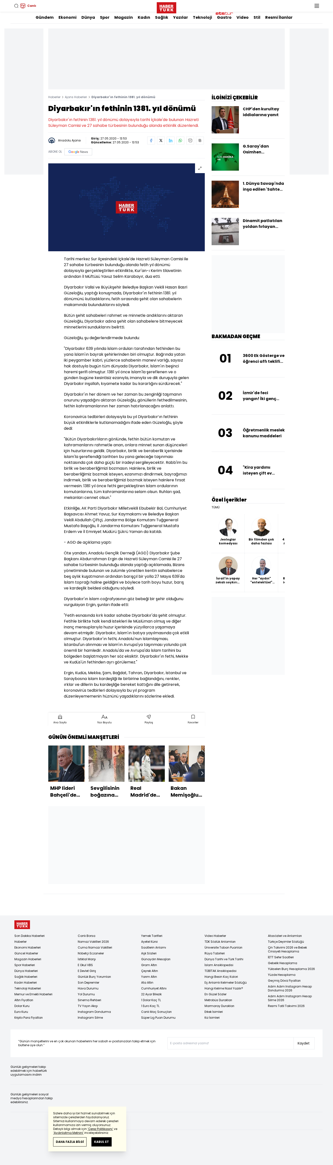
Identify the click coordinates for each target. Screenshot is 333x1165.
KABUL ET (101, 1142)
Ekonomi (68, 17)
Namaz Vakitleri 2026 (93, 942)
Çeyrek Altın (149, 971)
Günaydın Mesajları (155, 959)
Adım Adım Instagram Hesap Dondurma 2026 (290, 988)
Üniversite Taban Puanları (223, 947)
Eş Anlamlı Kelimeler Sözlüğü (226, 982)
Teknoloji (202, 17)
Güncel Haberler (26, 953)
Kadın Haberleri (25, 982)
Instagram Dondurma (94, 1012)
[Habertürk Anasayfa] (166, 7)
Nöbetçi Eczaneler (91, 953)
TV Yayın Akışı (88, 1006)
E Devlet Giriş (87, 971)
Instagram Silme (90, 1018)
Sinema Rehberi (89, 1000)
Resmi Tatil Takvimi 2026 (286, 1006)
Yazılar (180, 17)
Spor (104, 17)
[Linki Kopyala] (200, 140)
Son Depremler (88, 982)
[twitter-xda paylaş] (161, 140)
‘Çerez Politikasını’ (100, 1129)
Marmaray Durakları (219, 1006)
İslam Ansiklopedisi (219, 965)
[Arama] (16, 6)
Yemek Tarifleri (151, 936)
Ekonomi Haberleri (27, 947)
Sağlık (161, 17)
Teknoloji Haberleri (27, 988)
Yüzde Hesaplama (281, 975)
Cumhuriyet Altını (153, 988)
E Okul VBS (85, 965)
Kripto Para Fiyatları (28, 1018)
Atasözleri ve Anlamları (285, 936)
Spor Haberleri (24, 965)
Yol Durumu (86, 994)
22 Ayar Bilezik (151, 994)
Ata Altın (147, 982)
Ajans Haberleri (76, 97)
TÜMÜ (216, 507)
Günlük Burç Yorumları (94, 977)
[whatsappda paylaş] (180, 140)
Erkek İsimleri (214, 1012)
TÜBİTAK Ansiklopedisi (220, 971)
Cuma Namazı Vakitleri (95, 947)
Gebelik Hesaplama (282, 963)
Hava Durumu (88, 988)
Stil (257, 17)
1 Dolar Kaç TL (151, 1000)
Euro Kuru (21, 1012)
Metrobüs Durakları (218, 1000)
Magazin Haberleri (27, 959)
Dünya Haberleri (26, 971)
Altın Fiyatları (23, 1000)
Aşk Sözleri (149, 953)
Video (242, 17)
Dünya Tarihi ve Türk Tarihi (224, 959)
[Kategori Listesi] (317, 6)
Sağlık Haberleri (25, 977)
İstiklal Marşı (87, 959)
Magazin (123, 17)
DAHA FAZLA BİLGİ (70, 1142)
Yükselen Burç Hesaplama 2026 (291, 969)
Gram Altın (149, 965)
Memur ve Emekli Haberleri (33, 994)
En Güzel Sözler (215, 994)
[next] (202, 773)
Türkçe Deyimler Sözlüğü (286, 942)
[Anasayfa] (22, 924)
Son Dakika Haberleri (29, 936)
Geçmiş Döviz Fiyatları (284, 981)
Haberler (54, 97)
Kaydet (304, 1043)
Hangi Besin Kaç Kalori (221, 977)
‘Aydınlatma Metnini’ (68, 1133)
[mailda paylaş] (190, 140)
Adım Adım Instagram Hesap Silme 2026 (290, 998)
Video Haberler (215, 936)
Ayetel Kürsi (149, 942)
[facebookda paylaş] (151, 140)
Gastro (224, 17)
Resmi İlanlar (279, 17)
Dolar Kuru (21, 1006)
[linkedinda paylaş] (171, 140)
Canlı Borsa (86, 936)
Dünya (88, 17)
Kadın (144, 17)
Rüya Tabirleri (215, 953)
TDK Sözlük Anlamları (220, 942)
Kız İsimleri (212, 1018)
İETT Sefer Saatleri (281, 957)
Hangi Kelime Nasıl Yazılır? (224, 988)
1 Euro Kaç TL (150, 1006)
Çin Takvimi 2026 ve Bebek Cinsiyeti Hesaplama (287, 949)
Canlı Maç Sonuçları (156, 1012)
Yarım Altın (149, 977)
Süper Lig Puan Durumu (158, 1018)
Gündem (45, 17)
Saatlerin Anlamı (153, 947)
